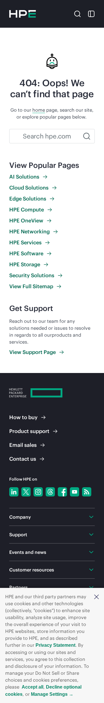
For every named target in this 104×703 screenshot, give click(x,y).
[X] (26, 491)
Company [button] (20, 517)
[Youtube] (74, 491)
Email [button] (23, 445)
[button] (96, 596)
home (38, 110)
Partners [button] (18, 587)
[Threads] (50, 491)
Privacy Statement (55, 645)
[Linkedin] (13, 491)
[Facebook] (62, 491)
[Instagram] (38, 491)
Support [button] (18, 534)
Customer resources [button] (31, 570)
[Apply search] (86, 136)
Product (29, 431)
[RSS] (86, 491)
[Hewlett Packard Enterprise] (22, 14)
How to (23, 417)
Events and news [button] (27, 552)
